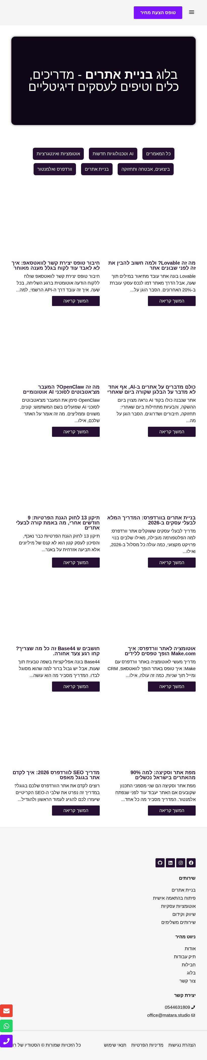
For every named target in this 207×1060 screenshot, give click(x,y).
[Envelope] (6, 1010)
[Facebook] (191, 862)
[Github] (160, 862)
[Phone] (6, 1041)
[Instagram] (180, 862)
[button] (191, 12)
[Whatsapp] (6, 1026)
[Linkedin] (170, 862)
